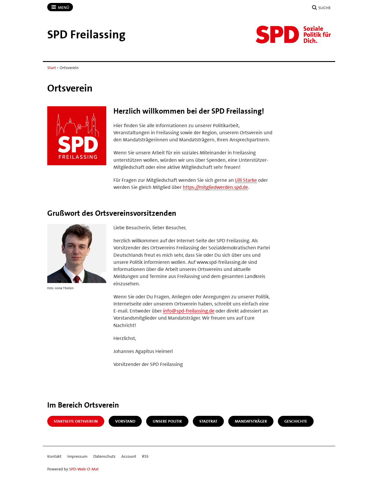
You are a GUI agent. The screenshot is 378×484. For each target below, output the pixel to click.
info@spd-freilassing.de (188, 311)
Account (128, 456)
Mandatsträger (251, 421)
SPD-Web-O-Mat (84, 469)
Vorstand (125, 421)
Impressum (77, 456)
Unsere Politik (167, 421)
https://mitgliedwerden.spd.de (215, 187)
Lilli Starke (246, 180)
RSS (145, 456)
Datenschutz (104, 456)
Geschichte (295, 421)
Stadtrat (208, 421)
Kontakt (54, 456)
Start (51, 67)
